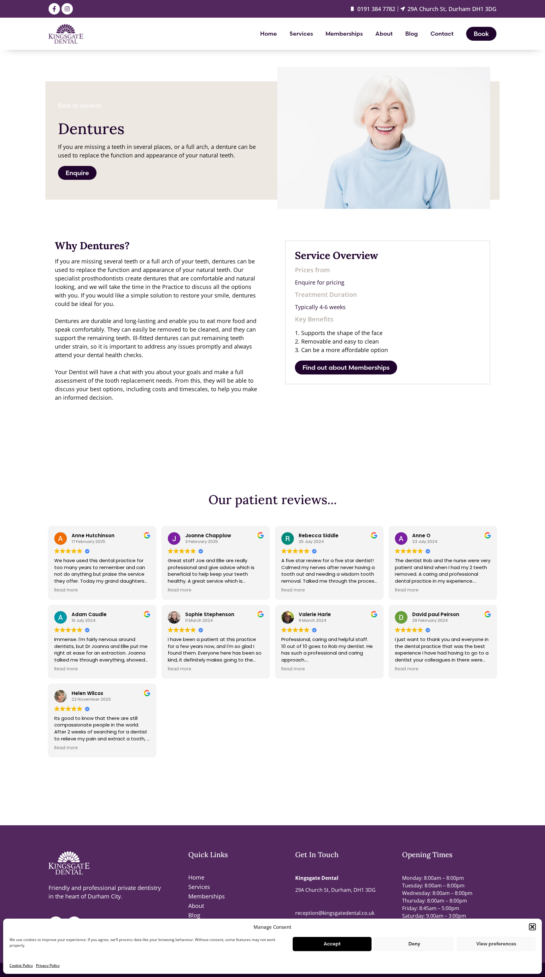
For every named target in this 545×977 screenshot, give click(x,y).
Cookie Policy (21, 965)
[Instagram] (67, 9)
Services (301, 33)
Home (268, 33)
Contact (442, 33)
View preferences (496, 944)
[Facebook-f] (54, 9)
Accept (332, 944)
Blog (411, 33)
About (384, 33)
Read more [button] (66, 590)
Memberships (344, 33)
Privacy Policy (48, 965)
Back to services (80, 105)
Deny (414, 944)
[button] (532, 927)
